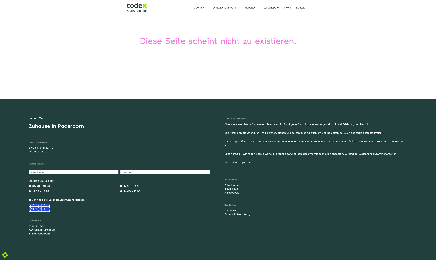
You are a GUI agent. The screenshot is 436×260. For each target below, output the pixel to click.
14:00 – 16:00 (132, 191)
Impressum (231, 210)
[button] (206, 7)
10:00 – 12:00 (40, 191)
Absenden (37, 208)
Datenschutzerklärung (61, 199)
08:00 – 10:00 (41, 186)
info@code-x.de (38, 151)
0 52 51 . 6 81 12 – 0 (41, 147)
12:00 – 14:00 (132, 186)
